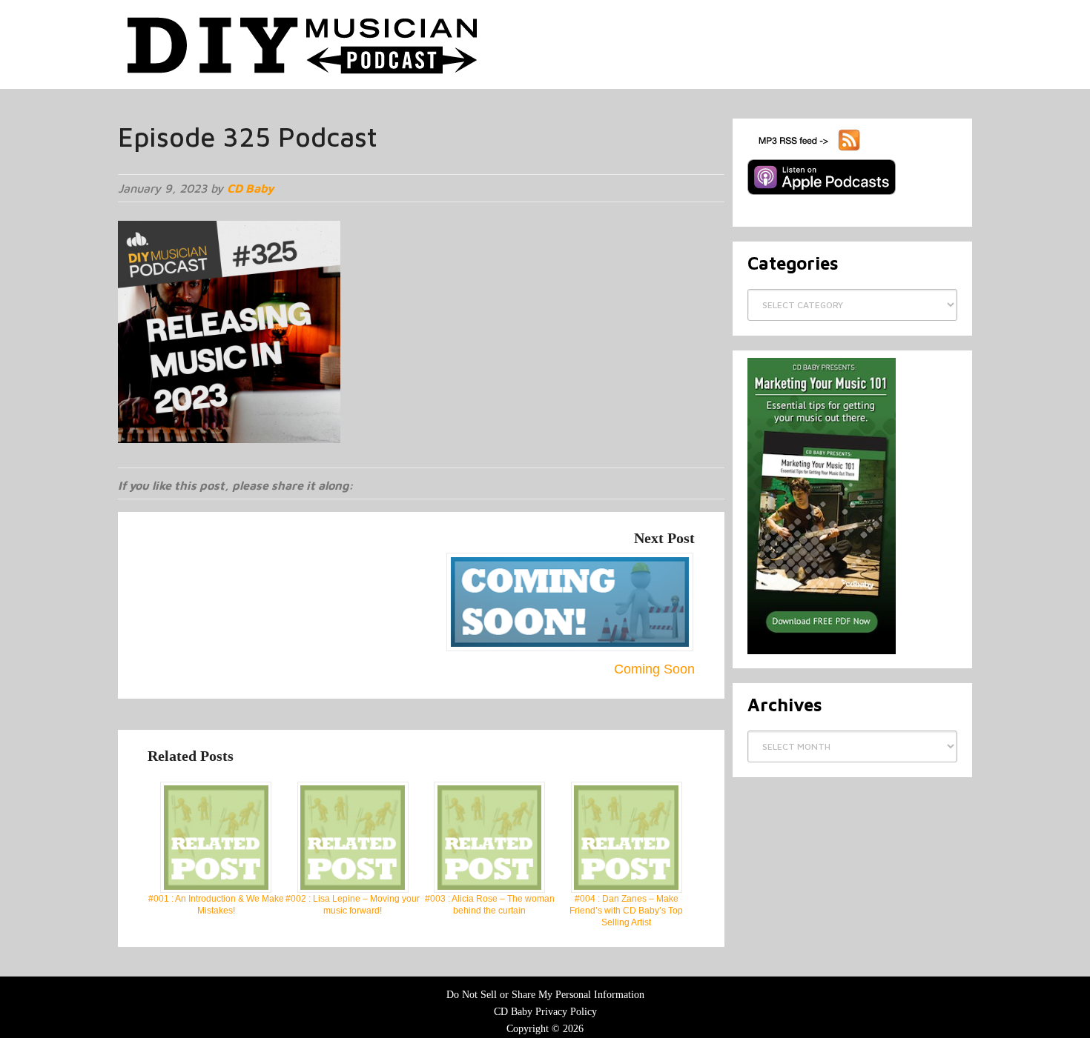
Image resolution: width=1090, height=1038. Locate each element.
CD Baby (250, 188)
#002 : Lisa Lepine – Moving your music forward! (352, 905)
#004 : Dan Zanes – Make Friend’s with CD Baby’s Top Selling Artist (626, 911)
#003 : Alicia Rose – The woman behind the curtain (490, 905)
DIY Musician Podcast (303, 44)
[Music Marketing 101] (821, 651)
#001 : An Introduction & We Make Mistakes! (216, 905)
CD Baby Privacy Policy (545, 1011)
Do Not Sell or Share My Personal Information (545, 994)
